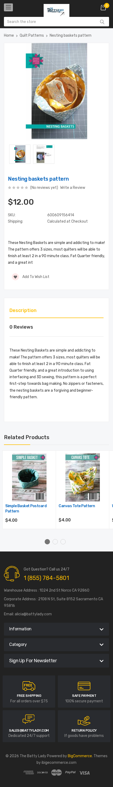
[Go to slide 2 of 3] (55, 541)
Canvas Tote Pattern (77, 506)
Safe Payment (84, 696)
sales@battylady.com (29, 730)
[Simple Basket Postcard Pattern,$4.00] (29, 477)
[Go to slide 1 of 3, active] (47, 541)
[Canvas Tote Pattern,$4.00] (83, 477)
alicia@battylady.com (33, 614)
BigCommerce (80, 756)
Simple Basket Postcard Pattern (26, 509)
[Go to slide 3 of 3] (63, 541)
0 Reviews (21, 327)
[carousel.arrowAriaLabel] (29, 686)
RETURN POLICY (84, 730)
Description (23, 310)
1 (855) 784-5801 (46, 578)
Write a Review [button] (72, 187)
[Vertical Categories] (8, 7)
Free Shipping (29, 696)
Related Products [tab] (26, 437)
